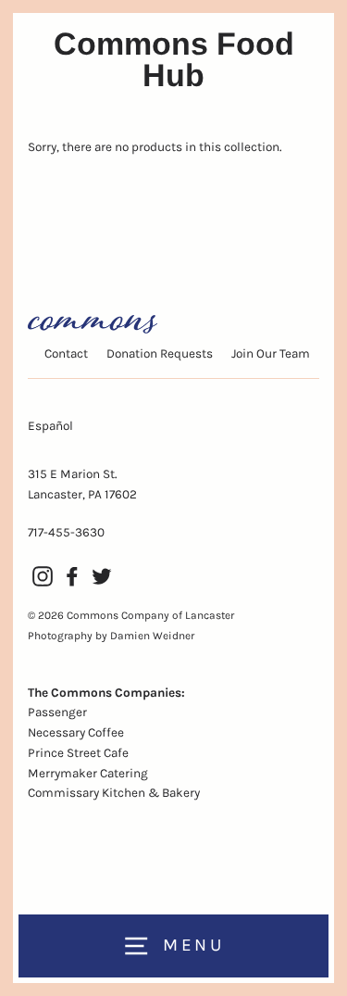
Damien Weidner (152, 635)
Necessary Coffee (76, 732)
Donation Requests (159, 353)
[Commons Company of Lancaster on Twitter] (102, 576)
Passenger (57, 712)
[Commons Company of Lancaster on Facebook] (72, 576)
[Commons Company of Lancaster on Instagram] (42, 576)
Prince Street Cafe (78, 753)
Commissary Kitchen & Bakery (114, 793)
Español (50, 426)
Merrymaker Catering (88, 773)
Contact (66, 353)
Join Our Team (270, 353)
